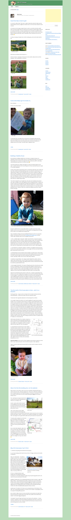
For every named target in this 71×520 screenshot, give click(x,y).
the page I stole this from (33, 468)
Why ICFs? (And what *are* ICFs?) (19, 448)
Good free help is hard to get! (18, 21)
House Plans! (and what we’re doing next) (54, 54)
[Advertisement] (53, 15)
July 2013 (46, 60)
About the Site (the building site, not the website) (24, 388)
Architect (19, 381)
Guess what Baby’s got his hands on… (21, 100)
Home (12, 6)
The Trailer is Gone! (48, 31)
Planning (30, 283)
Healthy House (26, 283)
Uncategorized (20, 94)
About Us (16, 6)
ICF (24, 506)
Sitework (46, 78)
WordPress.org (47, 89)
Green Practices (20, 283)
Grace (18, 9)
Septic (22, 441)
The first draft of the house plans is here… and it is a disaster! (25, 290)
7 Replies (12, 504)
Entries (47, 87)
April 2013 (46, 64)
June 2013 (46, 62)
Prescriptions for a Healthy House (31, 235)
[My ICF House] (13, 4)
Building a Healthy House (17, 156)
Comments (47, 88)
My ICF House (21, 2)
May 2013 (46, 63)
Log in (46, 85)
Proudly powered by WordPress (15, 515)
